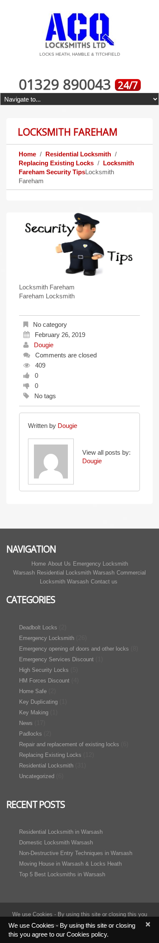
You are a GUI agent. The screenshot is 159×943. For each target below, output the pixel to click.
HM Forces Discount (44, 680)
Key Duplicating (38, 702)
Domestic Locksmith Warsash (56, 842)
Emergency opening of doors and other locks (74, 649)
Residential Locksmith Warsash (75, 572)
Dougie (43, 344)
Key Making (33, 712)
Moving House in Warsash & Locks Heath (70, 864)
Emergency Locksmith (46, 638)
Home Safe (33, 691)
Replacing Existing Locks (56, 163)
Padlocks (30, 734)
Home (27, 154)
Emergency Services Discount (56, 659)
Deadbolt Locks (38, 627)
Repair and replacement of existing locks (69, 744)
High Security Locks (44, 670)
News (26, 723)
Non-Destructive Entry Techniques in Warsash (75, 853)
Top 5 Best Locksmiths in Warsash (62, 874)
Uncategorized (36, 776)
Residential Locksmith (78, 154)
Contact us (104, 581)
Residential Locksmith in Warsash (61, 832)
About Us (59, 564)
